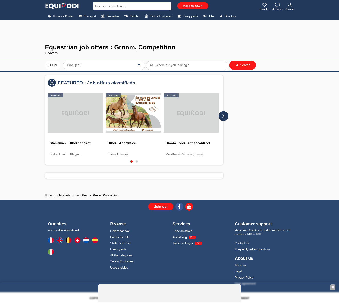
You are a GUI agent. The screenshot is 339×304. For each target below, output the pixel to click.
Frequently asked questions (252, 249)
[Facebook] (179, 207)
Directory (230, 16)
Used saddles (119, 267)
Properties (112, 16)
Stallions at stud (120, 243)
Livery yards (190, 16)
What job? (104, 65)
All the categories (121, 255)
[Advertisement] (169, 32)
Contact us (242, 243)
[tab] (131, 161)
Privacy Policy (244, 277)
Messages (277, 9)
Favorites (264, 9)
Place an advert (192, 5)
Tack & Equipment (160, 16)
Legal (238, 271)
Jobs (211, 16)
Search (244, 65)
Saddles (134, 16)
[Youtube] (189, 207)
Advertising (179, 237)
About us (240, 265)
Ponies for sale (119, 237)
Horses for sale (120, 231)
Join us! (161, 207)
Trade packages (182, 243)
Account (289, 9)
